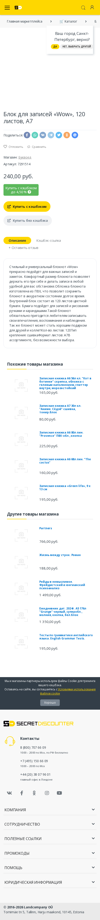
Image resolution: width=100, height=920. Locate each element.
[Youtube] (59, 793)
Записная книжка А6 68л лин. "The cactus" (65, 460)
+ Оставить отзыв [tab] (23, 247)
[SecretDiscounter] (18, 7)
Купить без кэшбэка (30, 220)
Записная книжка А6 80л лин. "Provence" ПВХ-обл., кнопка (61, 434)
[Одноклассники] (34, 793)
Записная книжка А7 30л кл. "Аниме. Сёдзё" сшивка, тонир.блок (60, 409)
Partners (45, 528)
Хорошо (50, 703)
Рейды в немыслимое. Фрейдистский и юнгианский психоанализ (62, 585)
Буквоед (24, 157)
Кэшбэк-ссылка (48, 240)
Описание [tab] (17, 240)
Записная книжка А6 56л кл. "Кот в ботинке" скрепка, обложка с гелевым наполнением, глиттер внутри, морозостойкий (65, 383)
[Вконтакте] (9, 793)
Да (55, 46)
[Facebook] (22, 793)
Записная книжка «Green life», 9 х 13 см (64, 487)
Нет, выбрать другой (77, 46)
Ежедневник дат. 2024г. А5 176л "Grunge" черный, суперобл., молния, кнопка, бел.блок (62, 611)
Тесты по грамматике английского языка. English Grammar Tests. (66, 636)
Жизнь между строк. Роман (60, 555)
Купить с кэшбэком (29, 206)
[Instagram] (47, 793)
